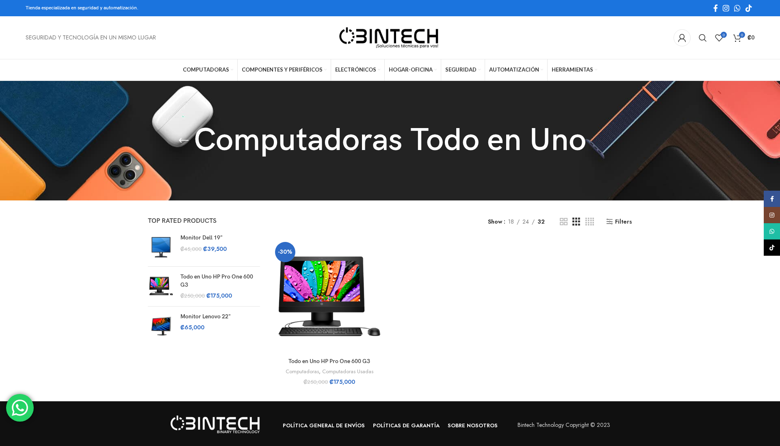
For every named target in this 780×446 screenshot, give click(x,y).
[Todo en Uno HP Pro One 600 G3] (161, 286)
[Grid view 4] (589, 222)
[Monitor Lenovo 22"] (161, 326)
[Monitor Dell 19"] (161, 247)
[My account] (682, 38)
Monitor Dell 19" (201, 237)
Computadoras (302, 371)
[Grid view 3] (576, 222)
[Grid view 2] (564, 222)
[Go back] (183, 141)
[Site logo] (390, 37)
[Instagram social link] (726, 8)
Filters (623, 221)
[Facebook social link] (715, 8)
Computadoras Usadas (347, 371)
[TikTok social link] (748, 8)
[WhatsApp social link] (737, 8)
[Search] (703, 38)
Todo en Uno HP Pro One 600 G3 (216, 280)
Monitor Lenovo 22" (205, 316)
